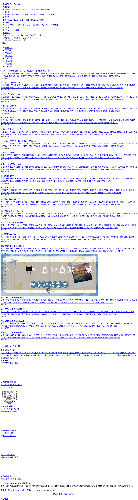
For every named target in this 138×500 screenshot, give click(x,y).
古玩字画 (45, 25)
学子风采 (9, 56)
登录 (4, 43)
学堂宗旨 (9, 64)
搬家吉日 (6, 35)
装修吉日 (24, 35)
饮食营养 (6, 15)
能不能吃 (52, 15)
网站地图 (4, 499)
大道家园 (6, 7)
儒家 (4, 25)
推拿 (4, 20)
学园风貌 (9, 53)
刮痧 (42, 20)
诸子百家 (6, 22)
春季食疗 (15, 15)
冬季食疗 (42, 15)
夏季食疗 (24, 15)
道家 (28, 25)
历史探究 (11, 25)
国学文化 (54, 25)
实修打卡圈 (22, 38)
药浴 (21, 20)
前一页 (11, 346)
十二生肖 (6, 30)
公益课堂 (9, 61)
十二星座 (15, 30)
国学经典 (11, 4)
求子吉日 (42, 35)
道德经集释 (45, 9)
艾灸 (10, 20)
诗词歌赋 (35, 25)
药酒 (27, 20)
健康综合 (34, 20)
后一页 (17, 346)
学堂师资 (9, 67)
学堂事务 (9, 58)
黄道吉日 (6, 33)
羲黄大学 (26, 9)
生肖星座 (6, 28)
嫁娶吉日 (33, 35)
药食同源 (6, 12)
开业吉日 (15, 35)
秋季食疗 (33, 15)
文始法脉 (35, 9)
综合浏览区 (16, 9)
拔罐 (16, 20)
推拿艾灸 (6, 17)
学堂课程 (9, 50)
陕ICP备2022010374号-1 (17, 490)
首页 (7, 346)
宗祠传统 (21, 25)
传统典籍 (6, 9)
